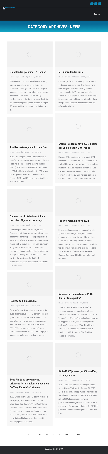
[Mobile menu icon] (103, 14)
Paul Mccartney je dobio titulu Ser (28, 147)
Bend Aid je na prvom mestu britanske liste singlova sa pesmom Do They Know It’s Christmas (29, 383)
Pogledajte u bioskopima (23, 301)
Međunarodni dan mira (70, 72)
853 (78, 434)
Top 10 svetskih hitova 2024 (73, 220)
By (23, 77)
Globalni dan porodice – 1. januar (28, 72)
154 (59, 434)
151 (39, 434)
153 (53, 434)
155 (66, 434)
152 (46, 434)
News (12, 77)
